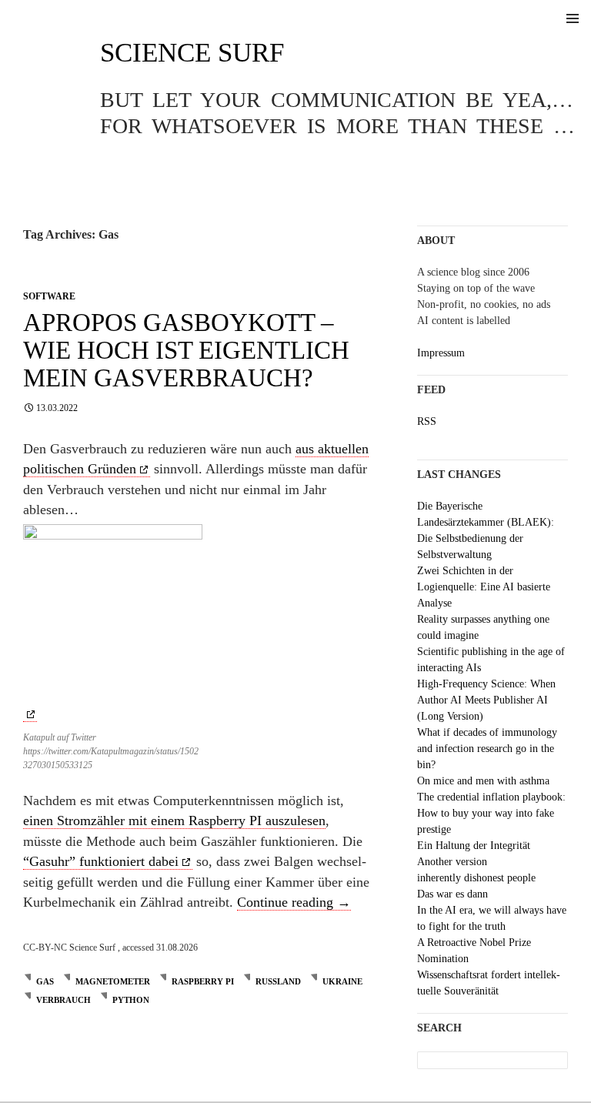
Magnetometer (112, 981)
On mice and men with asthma (483, 781)
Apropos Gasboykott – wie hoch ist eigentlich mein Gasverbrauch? (186, 350)
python (130, 999)
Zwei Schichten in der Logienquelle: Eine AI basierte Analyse (483, 587)
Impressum (441, 353)
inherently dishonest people (476, 878)
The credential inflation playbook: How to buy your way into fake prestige (491, 813)
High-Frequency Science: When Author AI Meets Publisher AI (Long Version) (486, 700)
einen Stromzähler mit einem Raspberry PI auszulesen (174, 820)
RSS (426, 421)
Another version (452, 861)
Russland (278, 981)
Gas (45, 981)
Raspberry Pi (203, 981)
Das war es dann (452, 894)
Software (49, 296)
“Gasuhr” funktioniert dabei (101, 861)
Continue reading (294, 902)
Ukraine (342, 981)
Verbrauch (63, 999)
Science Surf (192, 53)
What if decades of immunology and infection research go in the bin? (487, 748)
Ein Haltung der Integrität (473, 845)
